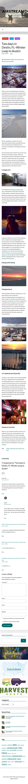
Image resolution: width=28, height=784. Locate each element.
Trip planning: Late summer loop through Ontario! (16, 726)
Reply (3, 493)
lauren (11, 53)
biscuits (22, 745)
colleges (8, 750)
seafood (20, 448)
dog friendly (13, 750)
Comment (4, 582)
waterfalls (9, 764)
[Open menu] (2, 29)
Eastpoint (11, 258)
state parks (18, 761)
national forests (6, 756)
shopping (12, 761)
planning (4, 759)
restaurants (11, 759)
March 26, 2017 (7, 504)
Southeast (17, 38)
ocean (17, 448)
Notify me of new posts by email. (11, 621)
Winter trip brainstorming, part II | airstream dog (14, 524)
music (15, 753)
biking (19, 745)
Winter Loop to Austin (7, 61)
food (18, 750)
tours (23, 761)
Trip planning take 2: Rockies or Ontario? (14, 731)
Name (3, 598)
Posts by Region (14, 669)
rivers (19, 759)
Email (3, 605)
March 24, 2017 (5, 479)
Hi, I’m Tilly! (8, 722)
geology (21, 750)
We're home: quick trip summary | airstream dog (13, 542)
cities (20, 748)
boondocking (4, 748)
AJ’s (21, 387)
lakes (12, 753)
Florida (11, 38)
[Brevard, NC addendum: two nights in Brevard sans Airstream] (3, 717)
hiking (4, 753)
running (4, 761)
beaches (8, 448)
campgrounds (12, 448)
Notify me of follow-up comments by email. (13, 618)
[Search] (23, 640)
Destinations (5, 38)
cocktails (4, 750)
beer (15, 744)
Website (4, 611)
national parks (17, 756)
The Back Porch (14, 303)
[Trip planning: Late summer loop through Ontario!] (3, 727)
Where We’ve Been (14, 653)
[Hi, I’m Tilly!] (3, 723)
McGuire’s (9, 433)
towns (4, 764)
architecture (4, 745)
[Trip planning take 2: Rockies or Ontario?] (3, 732)
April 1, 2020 (5, 526)
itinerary (9, 753)
